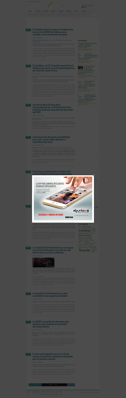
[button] (94, 175)
